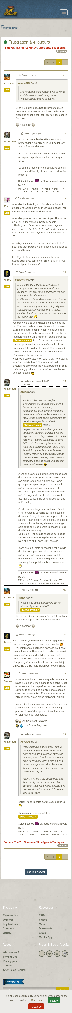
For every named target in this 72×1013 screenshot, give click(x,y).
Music (42, 924)
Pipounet (8, 681)
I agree (54, 1000)
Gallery (7, 933)
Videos (43, 919)
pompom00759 (24, 83)
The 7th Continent (26, 48)
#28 (64, 673)
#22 (64, 133)
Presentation (10, 915)
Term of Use (10, 956)
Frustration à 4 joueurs (28, 42)
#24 (64, 271)
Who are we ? (11, 952)
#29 (64, 733)
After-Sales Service (14, 970)
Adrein (7, 280)
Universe (8, 919)
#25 (64, 380)
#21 (64, 75)
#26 (64, 589)
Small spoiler (22, 340)
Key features (10, 924)
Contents (8, 928)
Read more (37, 1000)
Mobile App (46, 937)
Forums (9, 48)
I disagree (36, 1006)
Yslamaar (9, 83)
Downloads (45, 928)
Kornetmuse (10, 141)
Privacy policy (11, 961)
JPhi (6, 206)
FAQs (42, 915)
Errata (42, 933)
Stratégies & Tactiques (52, 48)
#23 (64, 198)
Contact (7, 965)
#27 (64, 634)
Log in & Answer (36, 872)
